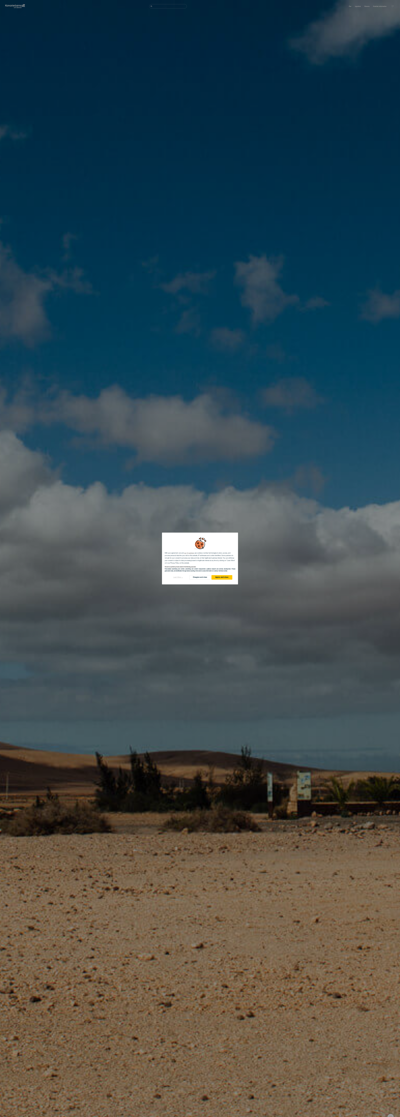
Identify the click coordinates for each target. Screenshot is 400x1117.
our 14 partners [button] (189, 553)
